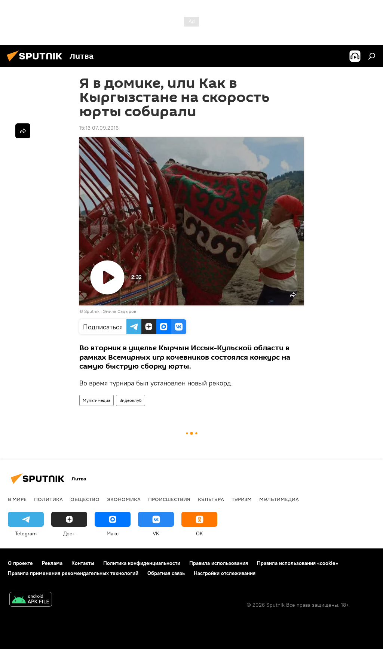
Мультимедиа (96, 400)
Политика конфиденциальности (141, 563)
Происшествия (169, 499)
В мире (17, 499)
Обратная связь (166, 573)
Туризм (242, 499)
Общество (84, 499)
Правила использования (218, 563)
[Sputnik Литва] (37, 62)
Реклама (52, 563)
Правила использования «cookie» (297, 563)
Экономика (124, 499)
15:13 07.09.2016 (99, 127)
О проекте (20, 563)
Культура (211, 499)
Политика (48, 499)
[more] (22, 130)
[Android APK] (30, 600)
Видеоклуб (130, 400)
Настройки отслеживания (224, 573)
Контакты (82, 563)
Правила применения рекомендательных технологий (73, 573)
